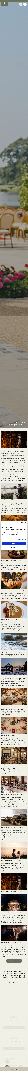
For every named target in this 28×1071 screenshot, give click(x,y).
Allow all (13, 543)
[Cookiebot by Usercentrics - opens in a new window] (19, 522)
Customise (12, 547)
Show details (20, 539)
